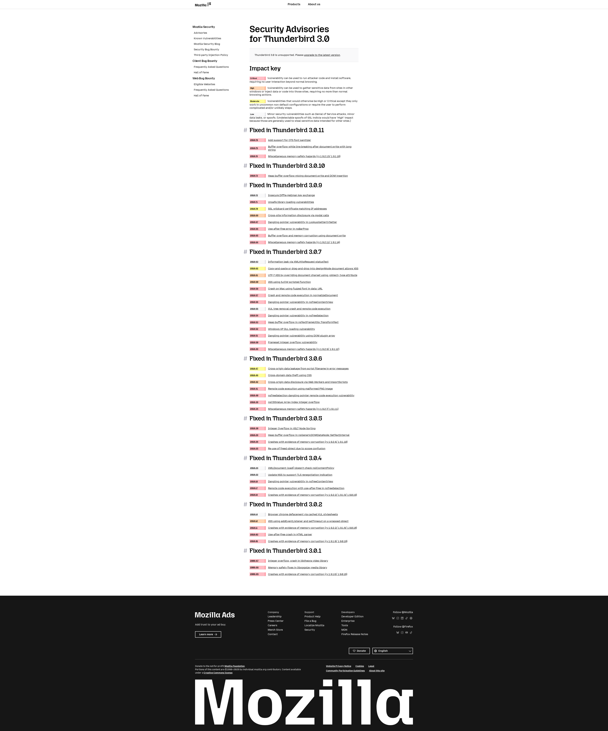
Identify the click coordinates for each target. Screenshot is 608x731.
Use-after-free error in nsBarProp (279, 228)
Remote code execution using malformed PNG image (291, 388)
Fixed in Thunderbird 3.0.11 (287, 130)
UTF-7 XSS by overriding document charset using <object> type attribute (303, 275)
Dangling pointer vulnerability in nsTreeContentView (291, 302)
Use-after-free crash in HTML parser (281, 534)
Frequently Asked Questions (211, 66)
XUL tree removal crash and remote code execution (290, 308)
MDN (344, 629)
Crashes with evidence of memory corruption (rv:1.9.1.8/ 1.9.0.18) (298, 541)
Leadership (275, 616)
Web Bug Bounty (204, 78)
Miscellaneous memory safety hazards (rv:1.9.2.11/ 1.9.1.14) (295, 242)
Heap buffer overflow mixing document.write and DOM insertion (299, 175)
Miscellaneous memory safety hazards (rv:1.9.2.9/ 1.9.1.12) (294, 349)
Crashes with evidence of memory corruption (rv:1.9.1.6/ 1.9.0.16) (298, 574)
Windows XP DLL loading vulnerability (282, 329)
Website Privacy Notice (338, 666)
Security (309, 629)
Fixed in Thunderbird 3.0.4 (286, 458)
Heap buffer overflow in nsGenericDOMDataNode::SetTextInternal (299, 435)
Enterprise (348, 620)
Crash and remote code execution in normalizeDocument (294, 295)
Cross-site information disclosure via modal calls (289, 215)
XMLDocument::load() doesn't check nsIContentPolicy (292, 467)
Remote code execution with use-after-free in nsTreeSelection (297, 488)
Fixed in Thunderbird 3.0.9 (286, 185)
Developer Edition (352, 616)
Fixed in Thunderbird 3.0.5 (286, 418)
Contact (273, 634)
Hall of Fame (201, 72)
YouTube (406, 633)
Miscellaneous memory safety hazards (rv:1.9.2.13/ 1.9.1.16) (295, 156)
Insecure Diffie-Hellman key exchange (282, 195)
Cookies (359, 666)
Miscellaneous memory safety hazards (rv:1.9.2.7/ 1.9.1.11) (294, 408)
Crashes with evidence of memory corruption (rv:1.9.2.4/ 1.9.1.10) (299, 441)
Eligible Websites (204, 84)
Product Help (312, 616)
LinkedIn (402, 618)
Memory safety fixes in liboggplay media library (288, 567)
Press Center (276, 620)
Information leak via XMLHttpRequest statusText (289, 261)
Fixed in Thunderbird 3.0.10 (287, 165)
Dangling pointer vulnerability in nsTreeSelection (289, 315)
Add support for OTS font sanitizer (280, 140)
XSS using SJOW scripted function (280, 282)
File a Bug (310, 620)
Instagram (398, 618)
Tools (344, 625)
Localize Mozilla (314, 625)
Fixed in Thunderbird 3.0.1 (285, 550)
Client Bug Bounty (205, 61)
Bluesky (393, 618)
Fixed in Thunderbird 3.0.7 (285, 251)
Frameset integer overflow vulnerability (283, 342)
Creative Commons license (218, 672)
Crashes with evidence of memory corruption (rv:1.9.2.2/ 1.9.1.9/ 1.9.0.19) (303, 494)
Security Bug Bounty (206, 49)
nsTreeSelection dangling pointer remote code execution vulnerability (302, 395)
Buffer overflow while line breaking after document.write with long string (301, 148)
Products (294, 4)
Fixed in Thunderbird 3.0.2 (286, 504)
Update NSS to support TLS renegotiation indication (291, 474)
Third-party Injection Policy (211, 55)
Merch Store (275, 629)
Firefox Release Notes (354, 634)
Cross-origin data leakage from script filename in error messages (299, 368)
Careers (272, 625)
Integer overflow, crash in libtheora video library (289, 560)
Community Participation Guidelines (345, 670)
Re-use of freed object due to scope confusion (287, 448)
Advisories (200, 32)
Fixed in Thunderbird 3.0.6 (286, 358)
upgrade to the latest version (322, 55)
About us (314, 4)
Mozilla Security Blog (207, 43)
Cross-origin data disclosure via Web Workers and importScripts (299, 382)
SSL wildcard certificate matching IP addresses (288, 208)
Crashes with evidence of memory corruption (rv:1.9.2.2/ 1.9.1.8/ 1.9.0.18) (303, 527)
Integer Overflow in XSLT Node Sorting (283, 428)
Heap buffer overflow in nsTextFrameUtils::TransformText (294, 322)
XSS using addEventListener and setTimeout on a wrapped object (299, 521)
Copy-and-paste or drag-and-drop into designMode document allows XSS (304, 268)
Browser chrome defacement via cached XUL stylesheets (294, 514)
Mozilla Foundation (235, 666)
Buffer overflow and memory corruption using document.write (298, 235)
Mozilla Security (204, 27)
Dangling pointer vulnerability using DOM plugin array (292, 335)
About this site (377, 670)
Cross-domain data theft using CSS (281, 375)
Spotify (411, 618)
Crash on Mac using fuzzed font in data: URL (286, 288)
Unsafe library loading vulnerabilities (282, 202)
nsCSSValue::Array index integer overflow (285, 402)
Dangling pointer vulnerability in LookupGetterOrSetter (293, 222)
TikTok (406, 618)
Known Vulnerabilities (207, 38)
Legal (371, 666)
